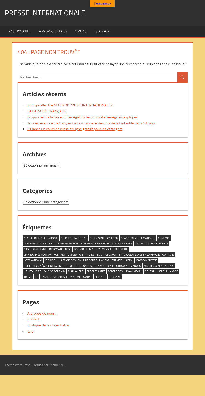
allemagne (97, 238)
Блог (31, 331)
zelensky (114, 277)
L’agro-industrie (146, 260)
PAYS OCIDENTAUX (54, 271)
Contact (81, 31)
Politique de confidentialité (48, 325)
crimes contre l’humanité (151, 243)
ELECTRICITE (121, 249)
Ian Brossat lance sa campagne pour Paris (146, 254)
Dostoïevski (103, 249)
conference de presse (95, 243)
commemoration (67, 243)
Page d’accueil (20, 31)
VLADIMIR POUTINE (81, 277)
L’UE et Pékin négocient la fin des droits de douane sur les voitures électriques (76, 266)
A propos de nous (53, 31)
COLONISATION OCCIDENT (39, 243)
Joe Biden (51, 260)
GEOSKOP (102, 31)
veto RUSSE (61, 277)
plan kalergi (76, 271)
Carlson (112, 238)
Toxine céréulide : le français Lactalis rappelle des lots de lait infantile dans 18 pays (91, 123)
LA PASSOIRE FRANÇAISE (46, 111)
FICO (99, 254)
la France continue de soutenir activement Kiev (90, 260)
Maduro (135, 266)
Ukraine (46, 277)
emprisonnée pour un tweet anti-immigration (53, 254)
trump (28, 277)
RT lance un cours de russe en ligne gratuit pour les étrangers (74, 129)
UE (36, 277)
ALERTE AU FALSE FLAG (74, 238)
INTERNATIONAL (33, 260)
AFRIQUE (53, 238)
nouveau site (32, 271)
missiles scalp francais (159, 266)
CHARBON (164, 238)
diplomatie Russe (60, 249)
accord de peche (35, 238)
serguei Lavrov (168, 271)
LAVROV (128, 260)
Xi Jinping (100, 277)
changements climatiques (138, 238)
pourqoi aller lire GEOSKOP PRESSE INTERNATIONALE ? (69, 105)
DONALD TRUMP (83, 249)
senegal (150, 271)
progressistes (96, 271)
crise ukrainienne (35, 249)
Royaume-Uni (134, 271)
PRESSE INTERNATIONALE (45, 12)
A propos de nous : (41, 313)
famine (90, 254)
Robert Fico (115, 271)
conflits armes (122, 243)
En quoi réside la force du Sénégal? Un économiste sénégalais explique (82, 117)
